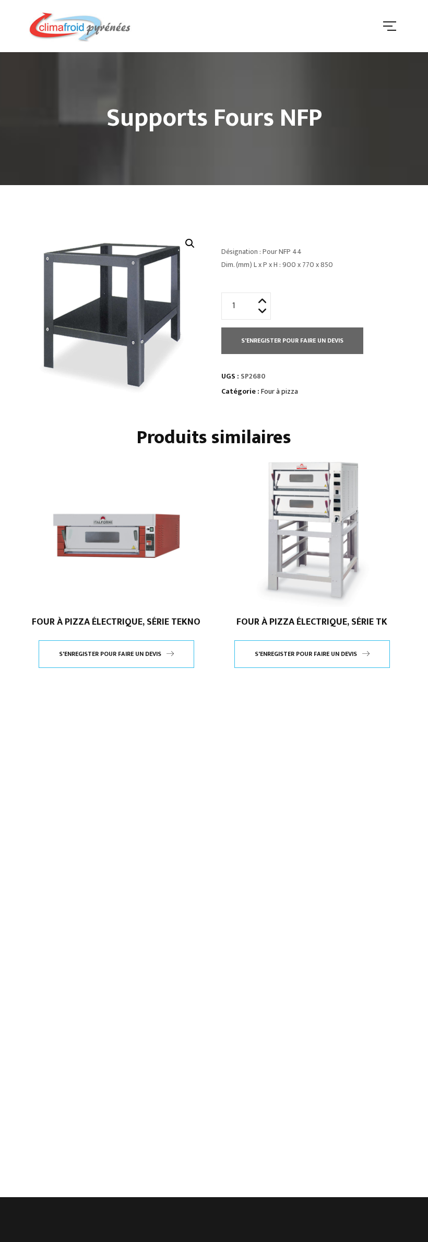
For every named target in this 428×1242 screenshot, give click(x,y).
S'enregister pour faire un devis (292, 340)
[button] (190, 243)
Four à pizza (279, 391)
